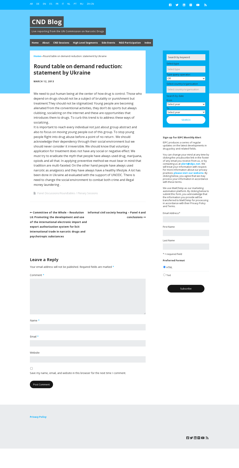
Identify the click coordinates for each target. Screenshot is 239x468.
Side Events (108, 42)
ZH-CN (90, 3)
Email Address (171, 213)
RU (81, 3)
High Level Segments (85, 42)
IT (63, 3)
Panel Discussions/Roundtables (56, 193)
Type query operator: (179, 74)
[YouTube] (197, 5)
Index (148, 42)
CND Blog (47, 21)
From (169, 100)
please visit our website (189, 173)
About (45, 42)
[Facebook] (171, 5)
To (168, 108)
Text (168, 275)
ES (50, 3)
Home (35, 42)
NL (68, 3)
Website (35, 352)
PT (75, 3)
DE (37, 3)
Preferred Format (174, 260)
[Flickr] (191, 5)
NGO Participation (130, 42)
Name (35, 320)
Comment (37, 275)
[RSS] (205, 5)
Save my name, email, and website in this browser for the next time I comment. (78, 373)
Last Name (169, 240)
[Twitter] (177, 5)
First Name (169, 226)
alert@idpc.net (190, 163)
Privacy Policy (38, 416)
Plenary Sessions (87, 193)
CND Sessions (61, 42)
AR (31, 3)
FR (57, 3)
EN (44, 3)
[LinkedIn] (184, 5)
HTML (169, 267)
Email (34, 336)
